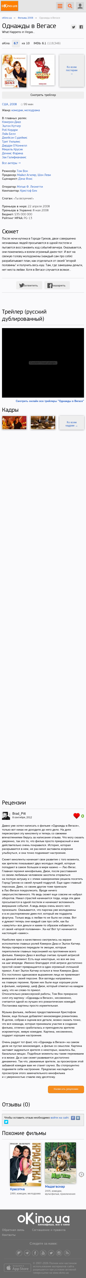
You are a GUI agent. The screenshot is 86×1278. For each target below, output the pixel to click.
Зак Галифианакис (14, 157)
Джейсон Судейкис (14, 137)
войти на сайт (59, 1117)
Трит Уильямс (11, 141)
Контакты (9, 1235)
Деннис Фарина (12, 153)
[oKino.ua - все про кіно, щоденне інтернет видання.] (10, 6)
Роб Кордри (10, 130)
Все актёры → (11, 163)
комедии (17, 110)
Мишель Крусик (12, 149)
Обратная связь (13, 1230)
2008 (13, 104)
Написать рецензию (66, 1089)
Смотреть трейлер (43, 95)
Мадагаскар (55, 1187)
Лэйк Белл (9, 134)
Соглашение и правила (49, 1230)
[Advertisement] (43, 615)
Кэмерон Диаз (11, 122)
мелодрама (32, 110)
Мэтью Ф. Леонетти (30, 186)
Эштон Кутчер (11, 126)
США (5, 104)
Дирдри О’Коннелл (14, 145)
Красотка (17, 1189)
